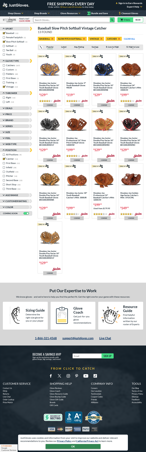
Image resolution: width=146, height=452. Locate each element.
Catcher (112, 38)
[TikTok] (95, 376)
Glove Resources (69, 13)
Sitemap (135, 397)
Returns (6, 394)
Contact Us (7, 388)
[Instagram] (68, 376)
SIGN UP (107, 356)
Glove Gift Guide (56, 399)
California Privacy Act (87, 441)
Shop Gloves (14, 13)
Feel (7, 138)
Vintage (94, 38)
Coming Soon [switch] (10, 213)
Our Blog (135, 388)
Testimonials (96, 394)
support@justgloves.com (78, 338)
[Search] (112, 19)
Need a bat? (24, 20)
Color (9, 207)
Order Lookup (8, 399)
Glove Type (12, 60)
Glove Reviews (56, 388)
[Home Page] (16, 5)
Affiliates (94, 402)
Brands (52, 402)
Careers (94, 388)
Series (9, 126)
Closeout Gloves (129, 13)
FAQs (5, 391)
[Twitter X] (59, 376)
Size (7, 132)
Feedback (136, 399)
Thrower (11, 93)
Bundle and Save (98, 13)
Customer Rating (16, 201)
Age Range (11, 195)
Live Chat (105, 338)
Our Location (96, 391)
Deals (8, 108)
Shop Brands (40, 13)
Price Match (8, 402)
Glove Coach (55, 391)
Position (10, 150)
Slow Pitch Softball (70, 38)
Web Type (11, 144)
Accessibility (137, 402)
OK (73, 446)
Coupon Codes (97, 397)
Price (8, 114)
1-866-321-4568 (46, 338)
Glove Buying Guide (58, 397)
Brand (9, 120)
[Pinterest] (76, 376)
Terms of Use (137, 391)
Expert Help (133, 7)
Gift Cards (54, 405)
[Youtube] (85, 376)
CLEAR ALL (129, 38)
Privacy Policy (64, 441)
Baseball (44, 38)
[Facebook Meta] (50, 376)
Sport (9, 28)
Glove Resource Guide (59, 394)
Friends (94, 399)
